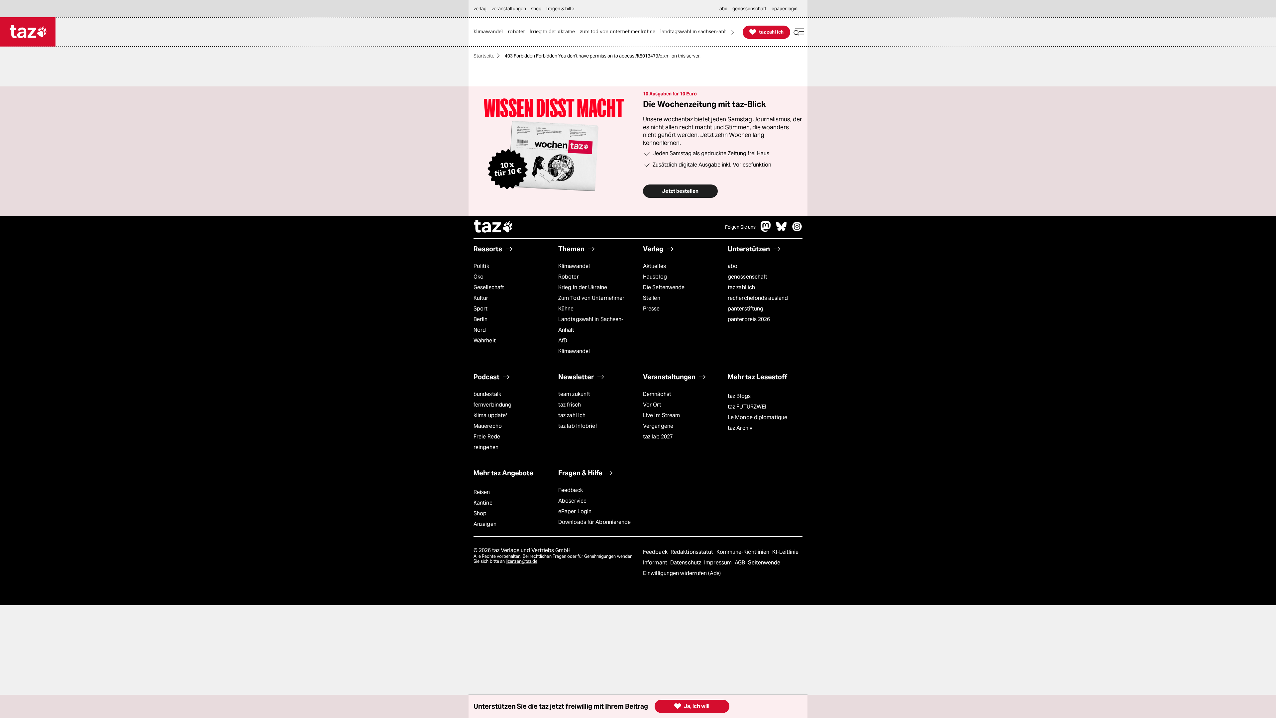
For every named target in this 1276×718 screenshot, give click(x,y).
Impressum (718, 562)
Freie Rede (487, 436)
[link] (490, 32)
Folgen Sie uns (740, 227)
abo (732, 266)
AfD (562, 340)
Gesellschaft (489, 287)
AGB (740, 562)
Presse (651, 308)
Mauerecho (488, 425)
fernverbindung (492, 404)
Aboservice (572, 500)
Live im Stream (661, 415)
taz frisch (569, 404)
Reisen (482, 492)
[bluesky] (781, 230)
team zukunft (574, 394)
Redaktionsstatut (693, 551)
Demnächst (657, 394)
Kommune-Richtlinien (743, 551)
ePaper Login (574, 511)
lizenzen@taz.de (521, 561)
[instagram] (797, 230)
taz (493, 227)
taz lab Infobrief (577, 425)
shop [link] (536, 9)
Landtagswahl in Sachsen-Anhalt (590, 324)
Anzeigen (485, 524)
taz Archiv (740, 427)
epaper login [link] (785, 9)
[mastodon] (766, 230)
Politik (481, 266)
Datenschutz (686, 562)
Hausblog (655, 276)
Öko (478, 276)
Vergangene (658, 425)
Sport (480, 308)
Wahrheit (485, 340)
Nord (480, 329)
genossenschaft (747, 276)
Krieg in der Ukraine (582, 287)
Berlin (481, 319)
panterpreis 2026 (749, 319)
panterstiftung (745, 308)
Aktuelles (654, 266)
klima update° (490, 415)
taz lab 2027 (658, 436)
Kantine (483, 502)
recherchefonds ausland (758, 298)
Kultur (481, 298)
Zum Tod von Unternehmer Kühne (591, 303)
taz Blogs (739, 396)
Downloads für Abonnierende (594, 522)
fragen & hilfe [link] (560, 9)
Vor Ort (652, 404)
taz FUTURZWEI (747, 406)
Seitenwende (764, 562)
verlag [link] (480, 9)
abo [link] (723, 9)
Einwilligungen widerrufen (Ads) (682, 573)
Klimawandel (574, 266)
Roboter (568, 276)
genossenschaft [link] (749, 9)
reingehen (486, 447)
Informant (656, 562)
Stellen (651, 298)
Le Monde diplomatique (757, 417)
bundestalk (487, 394)
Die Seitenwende (664, 287)
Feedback (570, 490)
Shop (480, 513)
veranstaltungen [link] (508, 9)
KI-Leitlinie (785, 551)
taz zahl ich (741, 287)
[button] (799, 32)
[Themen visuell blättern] (732, 32)
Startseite (484, 56)
